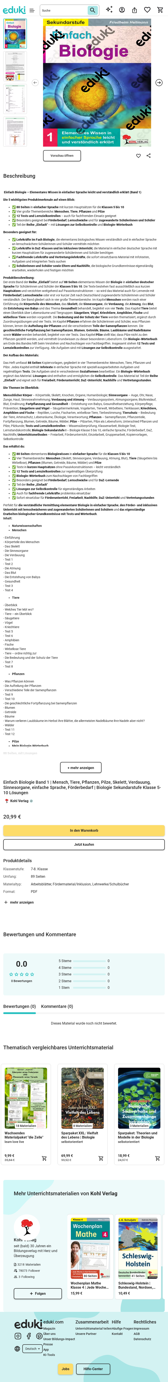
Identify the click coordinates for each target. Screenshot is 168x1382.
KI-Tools (49, 1355)
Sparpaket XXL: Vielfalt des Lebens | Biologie (79, 1135)
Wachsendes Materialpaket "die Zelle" (24, 1135)
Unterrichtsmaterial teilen (93, 1328)
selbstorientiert (72, 1142)
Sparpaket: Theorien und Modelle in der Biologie (137, 1135)
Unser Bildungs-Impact (59, 1339)
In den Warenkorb (84, 830)
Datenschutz (142, 1339)
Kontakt (117, 1334)
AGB (137, 1334)
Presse (48, 1344)
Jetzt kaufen (84, 844)
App (46, 1349)
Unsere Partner (85, 1334)
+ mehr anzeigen (81, 768)
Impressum (141, 1328)
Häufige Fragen (122, 1328)
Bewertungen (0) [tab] (19, 1006)
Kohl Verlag (19, 801)
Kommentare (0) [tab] (57, 1006)
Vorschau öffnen (62, 155)
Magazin (49, 1328)
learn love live (14, 1142)
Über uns (49, 1334)
